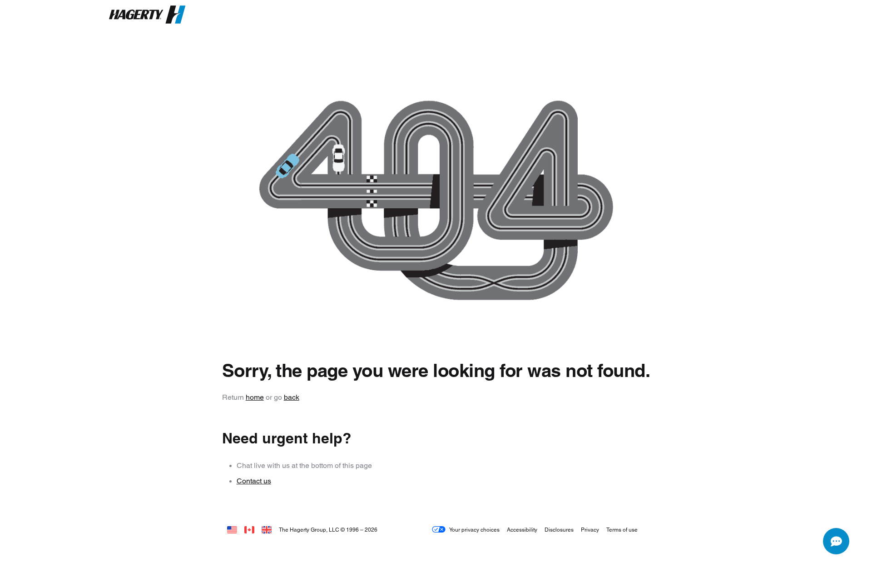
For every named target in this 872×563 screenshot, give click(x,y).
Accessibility (522, 530)
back (291, 397)
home (255, 397)
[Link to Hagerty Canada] (249, 530)
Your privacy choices (474, 530)
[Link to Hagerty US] (232, 530)
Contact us (254, 481)
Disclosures (559, 530)
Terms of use (622, 530)
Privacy (590, 530)
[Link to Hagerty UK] (267, 530)
